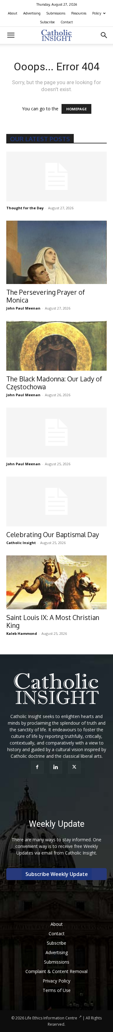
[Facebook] (38, 767)
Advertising (31, 13)
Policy (96, 13)
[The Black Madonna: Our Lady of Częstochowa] (56, 346)
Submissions (55, 13)
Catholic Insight (21, 542)
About (12, 13)
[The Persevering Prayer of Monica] (56, 252)
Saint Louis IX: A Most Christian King (52, 621)
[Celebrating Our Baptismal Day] (56, 501)
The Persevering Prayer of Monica (45, 296)
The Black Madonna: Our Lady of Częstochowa (54, 382)
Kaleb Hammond (21, 633)
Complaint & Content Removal (56, 971)
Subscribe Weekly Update (56, 874)
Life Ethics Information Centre (51, 1018)
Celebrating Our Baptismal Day (52, 534)
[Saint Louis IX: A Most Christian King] (56, 582)
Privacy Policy (56, 981)
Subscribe (47, 22)
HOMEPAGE (76, 109)
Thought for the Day (25, 208)
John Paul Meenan (23, 308)
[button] (11, 35)
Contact (67, 22)
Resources (78, 13)
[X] (75, 767)
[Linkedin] (57, 767)
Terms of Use (57, 990)
